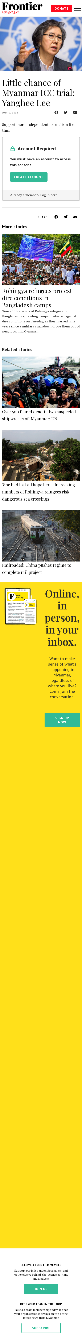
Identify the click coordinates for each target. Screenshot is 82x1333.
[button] (56, 112)
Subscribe (41, 1328)
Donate (61, 8)
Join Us (41, 1289)
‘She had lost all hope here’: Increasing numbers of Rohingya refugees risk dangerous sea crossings (38, 492)
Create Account (29, 177)
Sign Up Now (62, 720)
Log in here (48, 195)
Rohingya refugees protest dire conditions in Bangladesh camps (37, 298)
